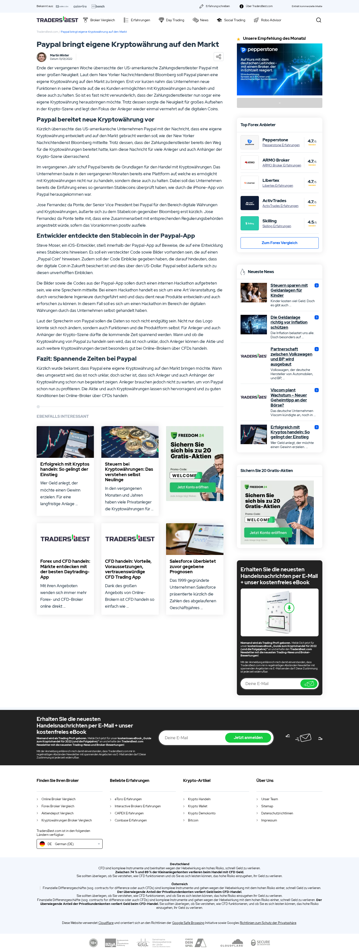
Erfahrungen (140, 20)
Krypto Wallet (197, 806)
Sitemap (267, 806)
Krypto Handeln (199, 799)
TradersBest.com (47, 32)
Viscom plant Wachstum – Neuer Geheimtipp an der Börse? (289, 398)
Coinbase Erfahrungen (131, 820)
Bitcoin (193, 820)
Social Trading (234, 20)
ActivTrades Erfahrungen (280, 206)
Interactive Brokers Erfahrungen (138, 806)
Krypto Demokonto (202, 813)
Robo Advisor (271, 20)
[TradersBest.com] (57, 20)
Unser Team (269, 799)
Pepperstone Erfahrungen (281, 145)
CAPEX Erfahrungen (129, 813)
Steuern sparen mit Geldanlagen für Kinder (289, 290)
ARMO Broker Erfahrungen (282, 165)
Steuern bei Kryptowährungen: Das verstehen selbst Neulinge (129, 471)
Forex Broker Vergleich (58, 806)
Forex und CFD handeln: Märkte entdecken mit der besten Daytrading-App (65, 569)
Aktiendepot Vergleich (58, 813)
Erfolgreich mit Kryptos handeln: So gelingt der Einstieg (64, 469)
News (204, 20)
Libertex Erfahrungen (278, 186)
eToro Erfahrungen (128, 799)
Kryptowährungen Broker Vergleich (67, 820)
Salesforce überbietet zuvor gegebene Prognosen (193, 566)
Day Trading (175, 20)
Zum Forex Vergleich (279, 242)
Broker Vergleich (102, 20)
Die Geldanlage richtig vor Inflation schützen (289, 322)
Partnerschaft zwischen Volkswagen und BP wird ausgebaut (291, 357)
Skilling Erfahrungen (277, 226)
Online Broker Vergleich (58, 799)
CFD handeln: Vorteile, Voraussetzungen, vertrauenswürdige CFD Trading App (128, 569)
